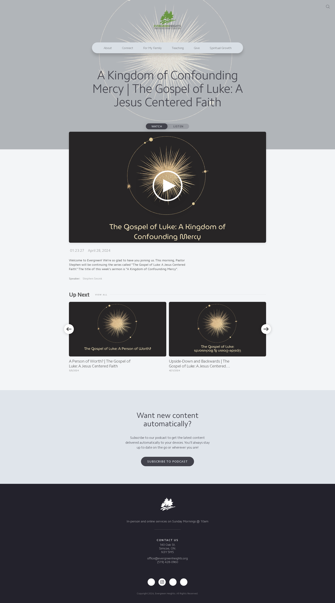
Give (197, 48)
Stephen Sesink (92, 278)
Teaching (178, 48)
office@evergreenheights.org (167, 558)
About (108, 48)
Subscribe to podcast (167, 461)
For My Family (152, 48)
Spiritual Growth (220, 48)
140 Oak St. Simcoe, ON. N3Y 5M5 (167, 548)
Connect (127, 48)
